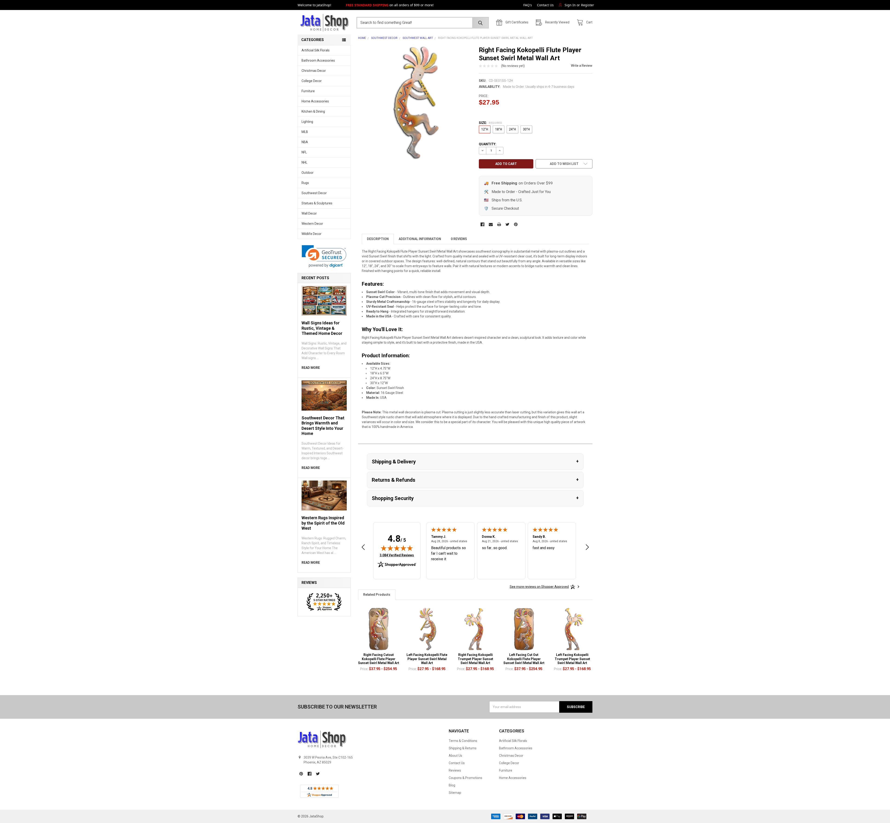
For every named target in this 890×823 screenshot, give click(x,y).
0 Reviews (459, 239)
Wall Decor (309, 213)
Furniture (308, 91)
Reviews (455, 770)
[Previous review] (363, 548)
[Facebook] (482, 224)
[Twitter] (507, 224)
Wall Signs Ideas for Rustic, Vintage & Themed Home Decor (322, 328)
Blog (452, 785)
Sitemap (455, 793)
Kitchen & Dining (313, 111)
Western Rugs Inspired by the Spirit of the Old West (323, 523)
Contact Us (545, 5)
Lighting (307, 121)
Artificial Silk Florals (316, 50)
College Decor (312, 81)
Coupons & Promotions (465, 778)
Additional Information (420, 239)
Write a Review (581, 65)
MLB (305, 132)
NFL (304, 152)
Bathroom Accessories (318, 60)
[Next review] (587, 548)
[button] (324, 256)
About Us (455, 755)
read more (311, 368)
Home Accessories (315, 101)
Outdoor (308, 172)
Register (587, 5)
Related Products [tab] (376, 594)
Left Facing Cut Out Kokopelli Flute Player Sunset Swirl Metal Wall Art (523, 659)
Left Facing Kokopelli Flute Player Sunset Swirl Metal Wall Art (427, 659)
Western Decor (312, 223)
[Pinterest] (515, 224)
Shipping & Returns (463, 748)
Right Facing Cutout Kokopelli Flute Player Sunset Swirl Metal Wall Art (378, 659)
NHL (304, 162)
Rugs (305, 183)
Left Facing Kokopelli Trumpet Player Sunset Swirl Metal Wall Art (572, 659)
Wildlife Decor (311, 234)
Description (378, 239)
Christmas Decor (314, 71)
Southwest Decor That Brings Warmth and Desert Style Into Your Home (323, 425)
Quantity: (487, 144)
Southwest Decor (314, 193)
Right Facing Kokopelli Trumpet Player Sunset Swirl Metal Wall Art (475, 659)
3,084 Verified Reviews (397, 555)
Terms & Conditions (463, 741)
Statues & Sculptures (317, 203)
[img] (397, 548)
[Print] (499, 224)
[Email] (490, 224)
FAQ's (527, 5)
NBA (305, 142)
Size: (490, 123)
